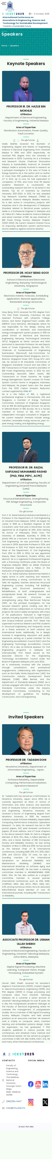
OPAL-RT (27, 391)
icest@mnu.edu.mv (15, 1108)
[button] (38, 140)
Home (4, 45)
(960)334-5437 (13, 1101)
